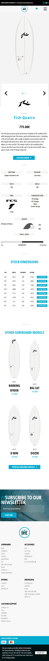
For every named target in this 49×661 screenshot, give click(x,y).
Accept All (40, 653)
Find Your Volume (30, 591)
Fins (25, 548)
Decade (3, 556)
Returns (4, 616)
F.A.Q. (3, 610)
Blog (26, 589)
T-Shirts (3, 583)
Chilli (3, 554)
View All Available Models (23, 467)
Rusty (3, 567)
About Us (27, 597)
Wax (25, 559)
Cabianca (4, 551)
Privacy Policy (10, 657)
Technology (28, 583)
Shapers (27, 586)
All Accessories (29, 562)
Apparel (4, 589)
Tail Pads (27, 551)
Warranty (4, 618)
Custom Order (23, 157)
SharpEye (4, 570)
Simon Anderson (6, 573)
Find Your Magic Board (32, 594)
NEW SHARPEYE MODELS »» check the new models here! (17, 3)
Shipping (4, 613)
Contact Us (5, 607)
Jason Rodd (5, 559)
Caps (2, 586)
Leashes (27, 554)
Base (2, 548)
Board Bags (28, 556)
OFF (2, 562)
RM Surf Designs (6, 564)
